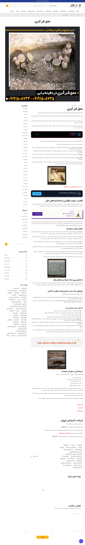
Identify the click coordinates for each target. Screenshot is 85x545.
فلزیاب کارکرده (23, 324)
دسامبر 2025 (25, 123)
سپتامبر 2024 (25, 153)
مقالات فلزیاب (25, 231)
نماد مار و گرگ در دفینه (67, 465)
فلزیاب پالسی (15, 322)
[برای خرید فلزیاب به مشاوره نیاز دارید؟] (57, 193)
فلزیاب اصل (15, 313)
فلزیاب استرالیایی (23, 313)
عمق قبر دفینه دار (65, 456)
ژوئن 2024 (25, 159)
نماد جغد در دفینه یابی (78, 463)
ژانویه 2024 (25, 174)
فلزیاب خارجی (15, 317)
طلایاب (25, 302)
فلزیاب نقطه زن (24, 228)
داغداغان (73, 445)
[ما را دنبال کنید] (57, 134)
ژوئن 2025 (25, 141)
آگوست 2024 (25, 156)
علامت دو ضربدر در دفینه (68, 449)
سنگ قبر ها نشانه (78, 449)
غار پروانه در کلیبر (71, 458)
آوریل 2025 (25, 147)
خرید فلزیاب (79, 445)
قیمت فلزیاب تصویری (70, 461)
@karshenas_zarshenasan (65, 433)
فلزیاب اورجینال (23, 315)
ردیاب (19, 299)
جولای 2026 (25, 111)
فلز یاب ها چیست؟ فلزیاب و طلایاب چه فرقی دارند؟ (56, 342)
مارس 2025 (25, 150)
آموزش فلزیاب (23, 288)
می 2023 (25, 198)
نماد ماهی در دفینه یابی (77, 467)
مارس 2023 (25, 204)
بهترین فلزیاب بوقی (22, 290)
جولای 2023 (25, 192)
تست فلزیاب (24, 293)
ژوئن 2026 (25, 114)
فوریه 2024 (25, 171)
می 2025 (25, 144)
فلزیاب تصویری (24, 219)
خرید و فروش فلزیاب (22, 295)
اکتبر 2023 (25, 183)
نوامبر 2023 (25, 180)
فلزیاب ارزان (11, 311)
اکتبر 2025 (25, 129)
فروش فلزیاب (63, 458)
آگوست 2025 (25, 135)
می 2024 (25, 162)
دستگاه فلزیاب (66, 445)
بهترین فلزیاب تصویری (13, 290)
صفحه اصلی (78, 15)
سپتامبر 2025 (25, 132)
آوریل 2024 (25, 165)
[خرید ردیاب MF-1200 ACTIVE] (57, 214)
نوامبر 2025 (25, 126)
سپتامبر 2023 (25, 186)
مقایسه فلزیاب (24, 234)
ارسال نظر (42, 537)
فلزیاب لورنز (10, 320)
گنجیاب (7, 335)
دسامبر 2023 (25, 177)
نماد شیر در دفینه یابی (78, 465)
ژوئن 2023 (25, 195)
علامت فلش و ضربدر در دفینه (76, 456)
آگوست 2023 (25, 189)
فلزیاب (17, 311)
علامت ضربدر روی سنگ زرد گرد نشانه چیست (73, 454)
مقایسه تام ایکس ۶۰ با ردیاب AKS (71, 187)
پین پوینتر (25, 213)
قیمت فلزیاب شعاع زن (12, 326)
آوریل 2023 (25, 201)
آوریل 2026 (25, 120)
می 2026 (25, 117)
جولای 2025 (25, 138)
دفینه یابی (62, 447)
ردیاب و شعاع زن (24, 216)
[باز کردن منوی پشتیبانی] (81, 541)
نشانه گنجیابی (72, 15)
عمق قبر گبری (79, 458)
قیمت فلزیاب (79, 461)
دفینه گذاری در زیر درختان (71, 447)
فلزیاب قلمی (17, 320)
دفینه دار (80, 447)
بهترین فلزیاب (16, 288)
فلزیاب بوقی (16, 315)
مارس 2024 (25, 168)
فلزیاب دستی (25, 222)
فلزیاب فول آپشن (24, 225)
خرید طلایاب (17, 293)
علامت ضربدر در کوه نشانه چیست (76, 452)
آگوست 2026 (25, 108)
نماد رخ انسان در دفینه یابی (66, 463)
